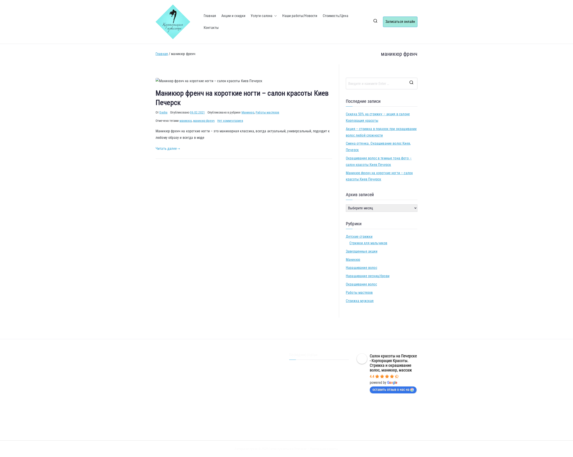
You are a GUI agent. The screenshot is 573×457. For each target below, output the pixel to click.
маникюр (186, 120)
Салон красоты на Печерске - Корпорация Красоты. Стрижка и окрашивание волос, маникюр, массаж (393, 363)
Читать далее (166, 148)
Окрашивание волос (361, 284)
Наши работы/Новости (299, 16)
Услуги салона (261, 16)
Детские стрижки (359, 236)
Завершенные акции (361, 251)
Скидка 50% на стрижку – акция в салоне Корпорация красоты (378, 117)
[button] (274, 16)
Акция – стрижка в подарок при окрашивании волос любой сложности (381, 132)
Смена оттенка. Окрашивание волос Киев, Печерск (378, 146)
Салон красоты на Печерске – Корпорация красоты (303, 449)
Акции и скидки (233, 16)
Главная (210, 16)
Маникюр (248, 112)
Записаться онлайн (400, 21)
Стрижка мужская (360, 301)
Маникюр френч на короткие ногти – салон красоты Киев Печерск (379, 176)
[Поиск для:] (381, 83)
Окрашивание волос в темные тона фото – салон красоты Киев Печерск (379, 161)
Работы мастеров (267, 112)
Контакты (211, 28)
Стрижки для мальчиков (368, 243)
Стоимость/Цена (335, 16)
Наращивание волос (361, 268)
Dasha (163, 112)
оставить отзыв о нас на (390, 389)
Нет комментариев (230, 120)
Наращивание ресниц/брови (367, 276)
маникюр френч (204, 120)
